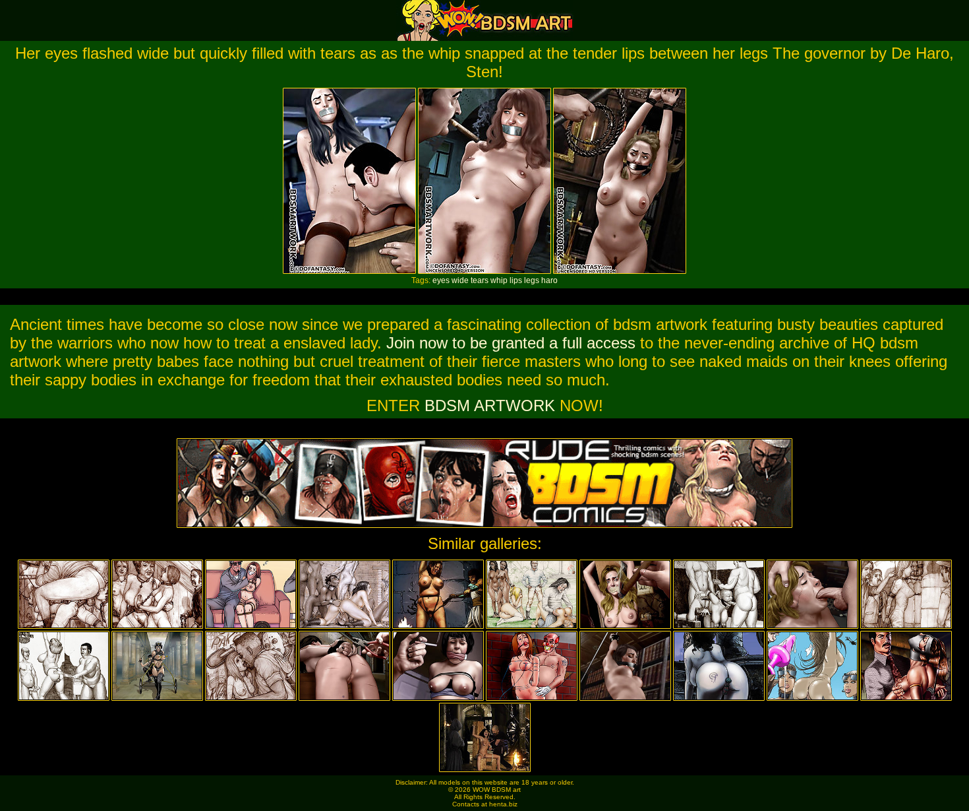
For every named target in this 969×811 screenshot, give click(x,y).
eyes (441, 280)
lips (516, 280)
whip (499, 280)
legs (531, 280)
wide (460, 280)
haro (549, 280)
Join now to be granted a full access (510, 343)
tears (479, 280)
